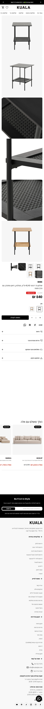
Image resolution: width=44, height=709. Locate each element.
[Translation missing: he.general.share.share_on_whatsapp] (25, 325)
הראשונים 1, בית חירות (36, 690)
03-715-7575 (38, 664)
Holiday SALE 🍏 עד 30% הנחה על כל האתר (22, 2)
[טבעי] (32, 309)
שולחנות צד (13, 13)
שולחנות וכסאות (30, 13)
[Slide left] (40, 2)
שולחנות (21, 13)
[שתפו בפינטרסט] (30, 325)
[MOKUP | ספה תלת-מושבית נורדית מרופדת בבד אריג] (27, 440)
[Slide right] (3, 2)
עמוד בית (39, 13)
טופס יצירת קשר (37, 671)
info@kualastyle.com (35, 667)
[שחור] (39, 309)
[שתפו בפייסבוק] (35, 325)
